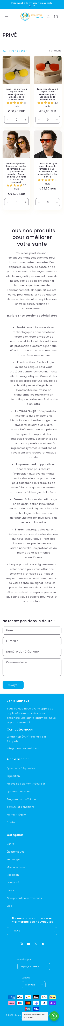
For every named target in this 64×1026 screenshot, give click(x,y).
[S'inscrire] (53, 931)
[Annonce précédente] (6, 4)
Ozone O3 (13, 882)
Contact (12, 822)
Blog (9, 905)
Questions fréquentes (21, 768)
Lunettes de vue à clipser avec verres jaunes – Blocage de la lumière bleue (16, 94)
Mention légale (16, 814)
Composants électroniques (24, 898)
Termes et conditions (20, 807)
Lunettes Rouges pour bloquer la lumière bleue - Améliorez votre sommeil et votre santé (48, 170)
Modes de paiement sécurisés (26, 783)
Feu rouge (13, 859)
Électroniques (15, 851)
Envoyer (13, 685)
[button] (7, 16)
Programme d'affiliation (22, 799)
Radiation (13, 875)
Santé (10, 844)
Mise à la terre (16, 867)
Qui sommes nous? (19, 791)
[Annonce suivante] (57, 4)
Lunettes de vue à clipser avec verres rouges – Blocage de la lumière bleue (47, 94)
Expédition (13, 776)
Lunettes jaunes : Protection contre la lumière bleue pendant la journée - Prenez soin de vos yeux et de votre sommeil (16, 173)
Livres (10, 890)
